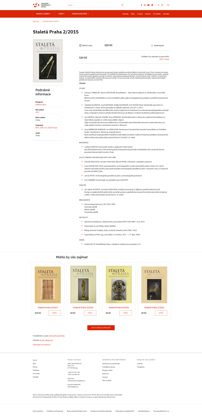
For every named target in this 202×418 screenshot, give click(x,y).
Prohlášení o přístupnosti (55, 411)
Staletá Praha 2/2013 (154, 307)
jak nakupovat (47, 340)
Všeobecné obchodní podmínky (101, 411)
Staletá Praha (40, 104)
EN (168, 5)
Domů (35, 360)
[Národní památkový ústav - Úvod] (42, 5)
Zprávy (35, 367)
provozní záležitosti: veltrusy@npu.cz (74, 385)
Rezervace (105, 374)
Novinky (126, 14)
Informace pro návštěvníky (111, 364)
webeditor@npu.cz (144, 411)
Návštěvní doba (107, 370)
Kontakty (36, 377)
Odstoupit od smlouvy (41, 344)
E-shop (140, 14)
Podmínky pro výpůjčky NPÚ (124, 411)
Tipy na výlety (106, 380)
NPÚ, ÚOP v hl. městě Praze (46, 127)
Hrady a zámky (43, 14)
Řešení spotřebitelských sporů (77, 411)
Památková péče (79, 14)
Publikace (36, 370)
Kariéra (148, 14)
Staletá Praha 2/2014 (119, 307)
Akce (133, 14)
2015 (37, 112)
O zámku (140, 364)
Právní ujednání (38, 411)
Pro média (157, 14)
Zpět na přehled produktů (101, 328)
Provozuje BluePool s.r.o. (161, 411)
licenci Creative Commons (80, 395)
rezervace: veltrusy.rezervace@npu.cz (76, 379)
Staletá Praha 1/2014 (83, 307)
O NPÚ (60, 14)
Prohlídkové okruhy (108, 367)
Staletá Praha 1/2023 (48, 307)
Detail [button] (54, 313)
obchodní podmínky (57, 336)
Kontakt (166, 14)
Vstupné (105, 377)
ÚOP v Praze (164, 59)
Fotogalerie (141, 367)
